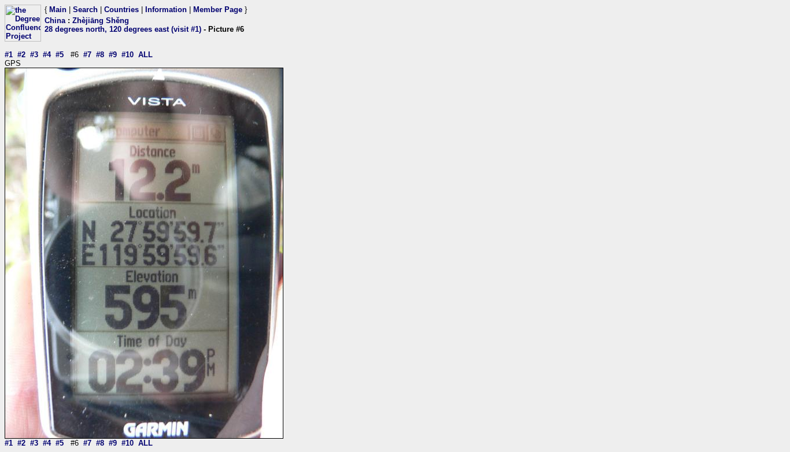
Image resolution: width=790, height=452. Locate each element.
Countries (121, 9)
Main (58, 9)
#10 (127, 54)
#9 (113, 54)
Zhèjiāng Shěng (100, 20)
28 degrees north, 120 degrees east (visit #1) (123, 29)
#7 (87, 54)
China (55, 20)
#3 (34, 54)
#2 (21, 54)
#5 (60, 54)
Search (85, 9)
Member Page (217, 9)
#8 (100, 54)
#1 (9, 54)
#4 (47, 54)
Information (166, 9)
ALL (145, 54)
